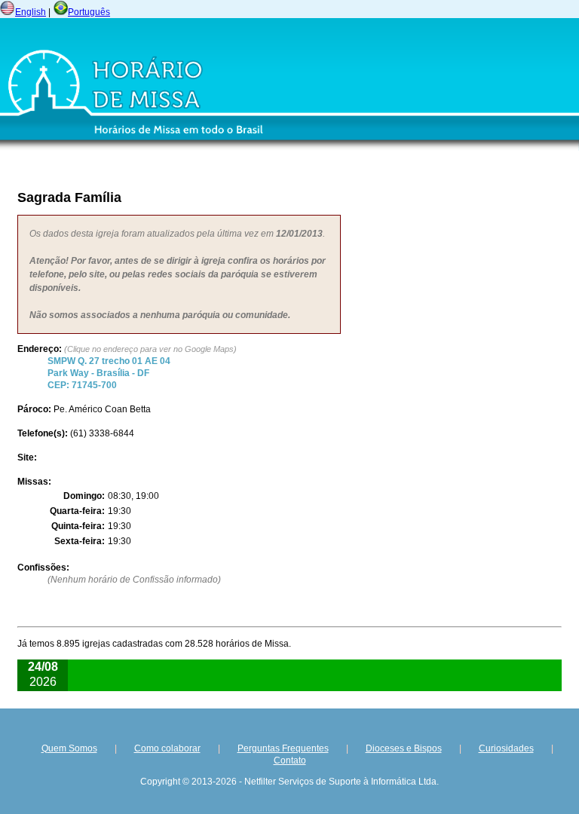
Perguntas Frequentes (283, 748)
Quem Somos (69, 748)
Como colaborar (167, 748)
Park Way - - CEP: (108, 373)
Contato (290, 760)
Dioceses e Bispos (404, 748)
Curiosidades (506, 748)
